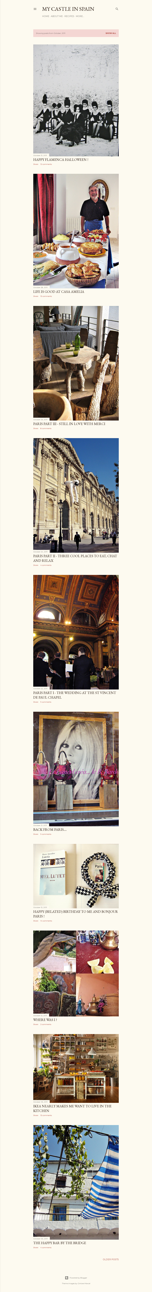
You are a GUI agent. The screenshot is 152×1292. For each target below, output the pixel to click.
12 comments (46, 164)
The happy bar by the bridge (59, 1243)
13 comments (46, 296)
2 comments (45, 1024)
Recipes (69, 16)
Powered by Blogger (78, 1278)
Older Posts (111, 1259)
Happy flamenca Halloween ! (60, 159)
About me (57, 16)
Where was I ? (45, 1019)
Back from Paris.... (50, 829)
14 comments (46, 921)
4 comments (45, 565)
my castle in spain (68, 8)
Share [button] (35, 164)
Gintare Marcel (84, 1283)
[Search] (117, 8)
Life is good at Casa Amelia (58, 291)
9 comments (45, 702)
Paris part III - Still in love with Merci (69, 423)
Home (45, 16)
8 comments (45, 428)
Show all (111, 33)
